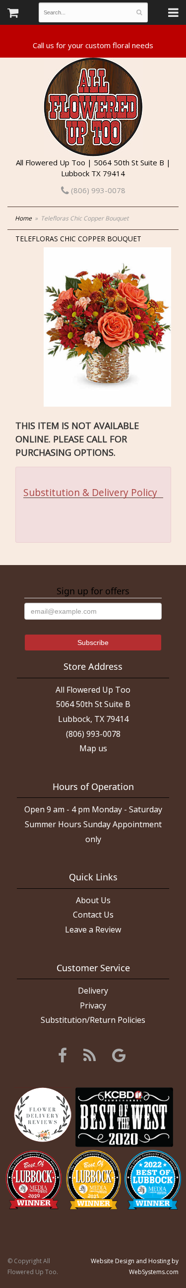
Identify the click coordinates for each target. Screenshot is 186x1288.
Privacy (93, 1005)
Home (23, 218)
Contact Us (93, 914)
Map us (93, 748)
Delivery (93, 990)
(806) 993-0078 (97, 190)
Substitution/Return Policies (93, 1019)
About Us (93, 900)
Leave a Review (93, 929)
